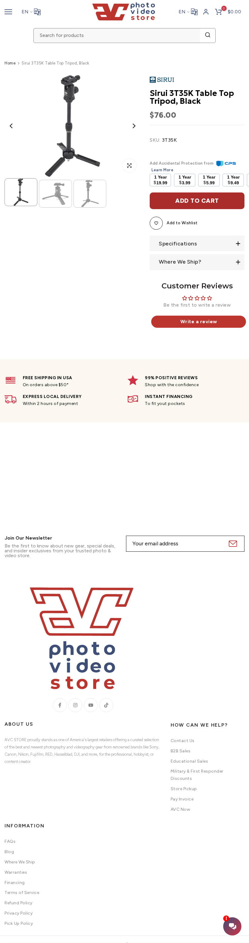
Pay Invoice (182, 799)
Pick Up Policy (19, 923)
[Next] (129, 126)
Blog (9, 851)
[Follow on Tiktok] (106, 705)
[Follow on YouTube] (91, 705)
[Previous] (16, 126)
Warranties (16, 872)
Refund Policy (18, 902)
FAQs (10, 841)
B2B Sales (181, 751)
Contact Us (183, 740)
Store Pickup (184, 788)
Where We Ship (20, 862)
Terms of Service (22, 892)
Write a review (198, 321)
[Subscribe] (232, 543)
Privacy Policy (18, 913)
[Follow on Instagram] (75, 705)
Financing (15, 882)
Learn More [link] (162, 170)
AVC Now (180, 809)
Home (10, 63)
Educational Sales (189, 761)
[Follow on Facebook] (60, 705)
